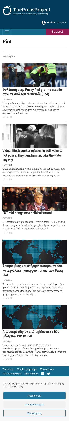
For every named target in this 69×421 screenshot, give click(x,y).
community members (36, 14)
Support (57, 31)
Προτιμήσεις (34, 413)
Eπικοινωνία (47, 369)
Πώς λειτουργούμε (27, 369)
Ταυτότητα (8, 369)
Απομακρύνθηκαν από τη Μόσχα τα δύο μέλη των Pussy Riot (30, 334)
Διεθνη (5, 117)
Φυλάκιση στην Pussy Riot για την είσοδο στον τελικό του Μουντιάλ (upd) (32, 92)
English (6, 179)
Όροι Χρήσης (31, 373)
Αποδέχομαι (34, 395)
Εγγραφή (62, 22)
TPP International (11, 373)
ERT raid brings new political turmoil (27, 213)
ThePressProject (31, 9)
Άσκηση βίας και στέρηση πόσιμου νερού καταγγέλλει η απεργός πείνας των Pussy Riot (32, 270)
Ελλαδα (5, 298)
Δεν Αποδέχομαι (34, 404)
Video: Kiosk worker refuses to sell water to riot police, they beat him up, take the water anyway (32, 155)
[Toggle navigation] (6, 32)
